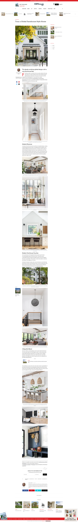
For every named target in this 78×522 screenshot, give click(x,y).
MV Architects (35, 78)
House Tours (17, 19)
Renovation (26, 479)
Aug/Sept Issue (22, 6)
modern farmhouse (39, 265)
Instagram (25, 464)
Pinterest (33, 464)
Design (29, 360)
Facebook (28, 464)
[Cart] (53, 4)
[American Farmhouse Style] (39, 4)
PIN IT (35, 92)
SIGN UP (45, 474)
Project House (42, 509)
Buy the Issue (23, 4)
